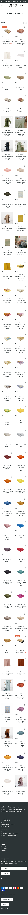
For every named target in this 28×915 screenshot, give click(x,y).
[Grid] (23, 24)
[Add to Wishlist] (11, 28)
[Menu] (1, 6)
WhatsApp (4, 835)
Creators (3, 851)
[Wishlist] (23, 6)
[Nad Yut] (13, 6)
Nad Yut (6, 909)
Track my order (5, 827)
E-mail (3, 833)
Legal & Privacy (12, 895)
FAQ (2, 824)
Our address (4, 850)
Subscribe (5, 874)
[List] (26, 24)
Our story (3, 848)
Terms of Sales (4, 895)
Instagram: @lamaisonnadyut (8, 836)
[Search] (5, 6)
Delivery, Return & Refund (7, 825)
